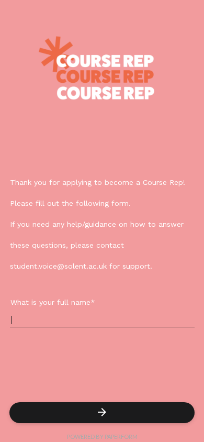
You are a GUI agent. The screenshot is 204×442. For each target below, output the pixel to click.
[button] (102, 412)
